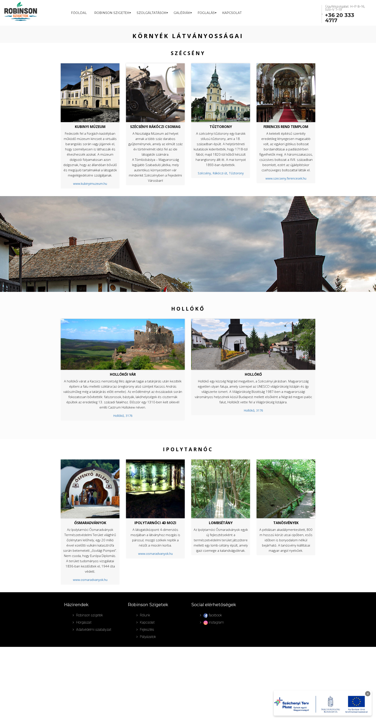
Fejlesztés (147, 629)
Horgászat (83, 622)
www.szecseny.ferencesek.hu (285, 178)
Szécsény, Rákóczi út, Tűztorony (221, 173)
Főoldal (79, 13)
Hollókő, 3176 (123, 416)
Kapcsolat (232, 13)
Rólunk (145, 615)
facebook (215, 615)
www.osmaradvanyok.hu (90, 580)
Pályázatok (148, 637)
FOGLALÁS (206, 13)
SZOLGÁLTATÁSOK (151, 13)
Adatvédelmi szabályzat (93, 629)
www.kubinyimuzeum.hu (90, 184)
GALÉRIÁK (182, 13)
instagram (216, 622)
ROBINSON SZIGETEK (111, 13)
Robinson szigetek (89, 615)
